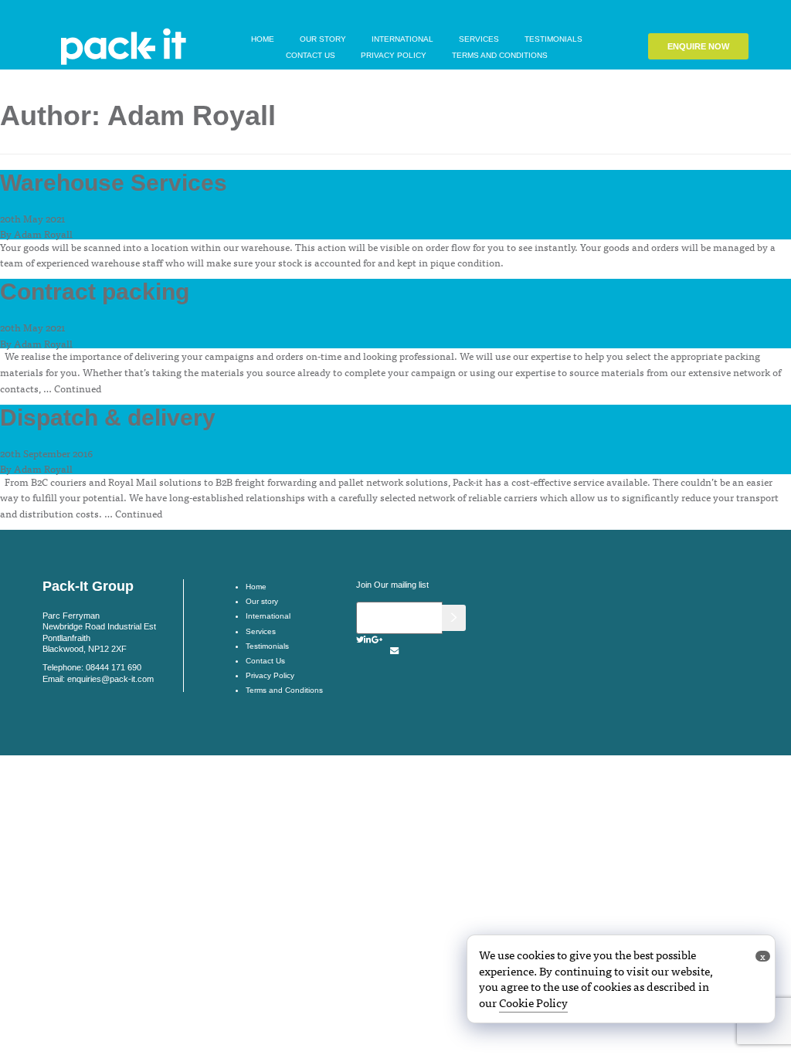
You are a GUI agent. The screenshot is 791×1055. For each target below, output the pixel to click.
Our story (323, 39)
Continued (77, 388)
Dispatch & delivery (108, 417)
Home (262, 39)
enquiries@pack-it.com (110, 679)
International (402, 39)
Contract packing (94, 291)
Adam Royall (43, 234)
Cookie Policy (533, 1002)
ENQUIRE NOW (698, 46)
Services (479, 39)
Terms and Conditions (500, 55)
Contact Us (310, 55)
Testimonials (553, 39)
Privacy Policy (393, 55)
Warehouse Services (113, 182)
